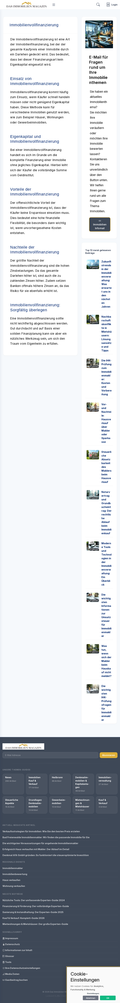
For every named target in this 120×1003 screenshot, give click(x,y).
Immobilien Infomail (99, 226)
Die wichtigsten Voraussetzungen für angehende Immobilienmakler (40, 843)
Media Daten (12, 974)
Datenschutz (12, 944)
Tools (8, 962)
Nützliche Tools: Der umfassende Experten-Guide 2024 (33, 900)
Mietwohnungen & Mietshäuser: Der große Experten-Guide (35, 924)
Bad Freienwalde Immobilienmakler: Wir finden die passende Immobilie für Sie (46, 837)
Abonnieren (108, 755)
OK (107, 998)
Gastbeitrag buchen (16, 980)
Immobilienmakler (12, 868)
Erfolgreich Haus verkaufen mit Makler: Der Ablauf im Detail (35, 849)
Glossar (9, 956)
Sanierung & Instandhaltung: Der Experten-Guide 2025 (32, 912)
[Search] (98, 4)
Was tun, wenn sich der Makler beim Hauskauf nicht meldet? (106, 661)
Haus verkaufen (11, 880)
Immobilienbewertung (14, 874)
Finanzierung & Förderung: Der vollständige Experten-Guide (35, 906)
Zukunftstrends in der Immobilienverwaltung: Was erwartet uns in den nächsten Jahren (106, 284)
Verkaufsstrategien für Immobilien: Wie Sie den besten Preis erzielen (41, 831)
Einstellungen (93, 993)
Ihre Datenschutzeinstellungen (22, 968)
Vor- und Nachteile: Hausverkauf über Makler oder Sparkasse (106, 423)
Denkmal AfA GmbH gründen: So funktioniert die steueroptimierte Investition (45, 855)
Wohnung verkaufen (13, 886)
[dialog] (93, 985)
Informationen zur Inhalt (18, 950)
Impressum (11, 938)
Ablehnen (90, 998)
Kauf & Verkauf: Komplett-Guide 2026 (23, 918)
